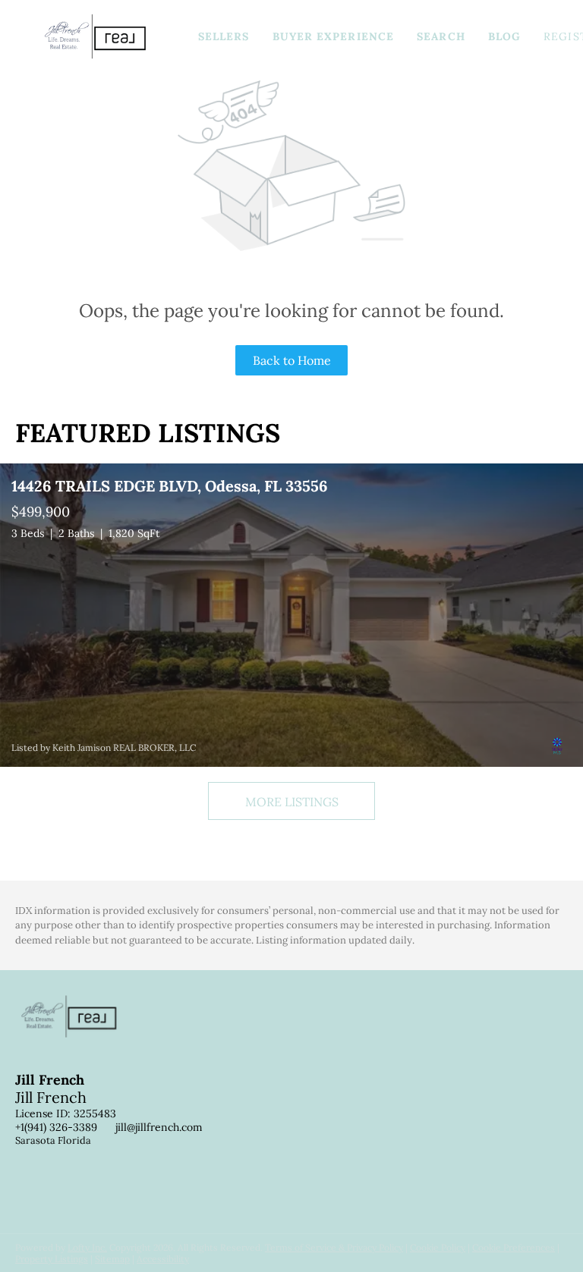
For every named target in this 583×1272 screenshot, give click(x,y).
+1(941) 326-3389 (56, 1127)
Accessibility (163, 1258)
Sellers (224, 36)
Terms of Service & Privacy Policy (334, 1247)
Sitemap (112, 1258)
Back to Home (292, 360)
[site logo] (80, 1029)
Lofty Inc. (87, 1247)
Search (441, 36)
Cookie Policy (437, 1247)
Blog (504, 36)
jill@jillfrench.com (159, 1127)
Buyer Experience (334, 36)
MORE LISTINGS (292, 801)
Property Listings (51, 1258)
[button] (95, 36)
